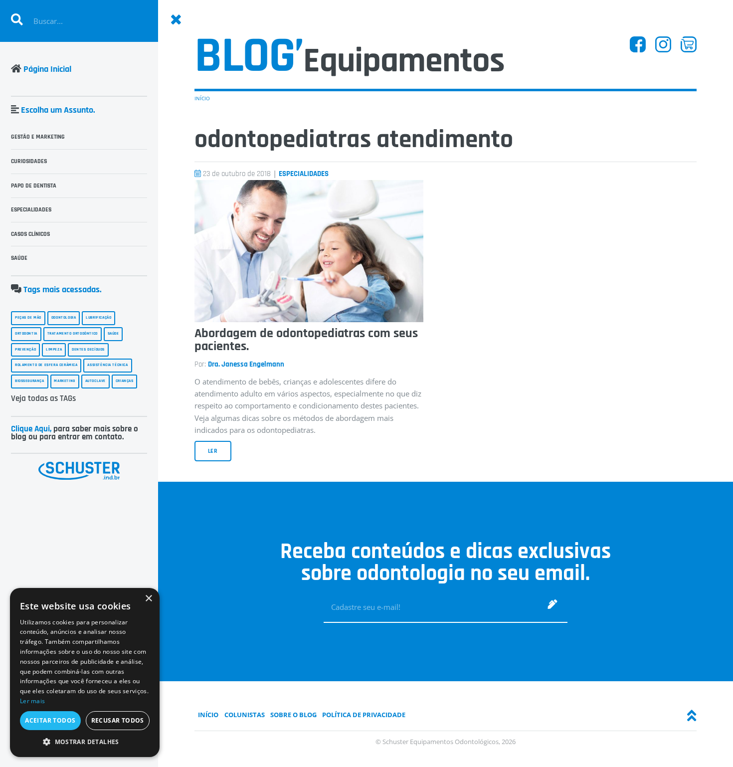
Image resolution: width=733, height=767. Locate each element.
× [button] (148, 598)
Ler (213, 451)
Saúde (19, 258)
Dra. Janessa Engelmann (246, 364)
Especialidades (304, 174)
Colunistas (244, 714)
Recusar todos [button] (117, 720)
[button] (85, 742)
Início (202, 98)
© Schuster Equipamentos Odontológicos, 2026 (445, 741)
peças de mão (28, 317)
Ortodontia (26, 333)
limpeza (54, 349)
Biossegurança (29, 381)
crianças (125, 381)
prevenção (25, 349)
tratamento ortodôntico (72, 333)
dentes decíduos (88, 349)
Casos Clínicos (30, 234)
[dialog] (85, 672)
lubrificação (98, 317)
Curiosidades (29, 161)
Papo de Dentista (33, 186)
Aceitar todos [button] (50, 720)
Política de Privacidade (363, 714)
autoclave (95, 381)
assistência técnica (107, 365)
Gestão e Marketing (38, 137)
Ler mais (32, 701)
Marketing (64, 381)
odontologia (63, 317)
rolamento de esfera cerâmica (46, 365)
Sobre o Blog (293, 714)
